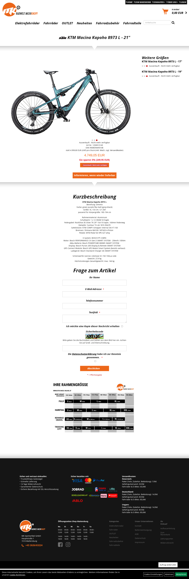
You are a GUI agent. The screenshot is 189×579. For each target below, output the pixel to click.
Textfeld (93, 312)
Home (129, 2)
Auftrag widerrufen (168, 565)
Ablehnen (169, 574)
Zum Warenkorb (143, 2)
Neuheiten (84, 23)
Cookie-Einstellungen (153, 574)
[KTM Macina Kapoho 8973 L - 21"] (71, 96)
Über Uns (172, 2)
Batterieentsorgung (143, 530)
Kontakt (138, 526)
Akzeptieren (181, 574)
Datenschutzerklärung (84, 354)
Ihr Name (94, 277)
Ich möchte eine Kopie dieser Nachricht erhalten (92, 326)
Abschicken (93, 368)
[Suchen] (173, 22)
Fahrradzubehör (107, 23)
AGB (136, 534)
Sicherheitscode (94, 331)
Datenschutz (140, 538)
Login (183, 2)
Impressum (140, 542)
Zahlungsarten (164, 538)
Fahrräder (50, 23)
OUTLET (67, 23)
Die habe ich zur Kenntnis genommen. (94, 355)
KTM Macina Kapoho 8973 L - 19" (162, 71)
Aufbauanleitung (164, 528)
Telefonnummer (94, 300)
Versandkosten (116, 150)
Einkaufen (159, 2)
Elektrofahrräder (27, 23)
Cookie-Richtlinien (17, 575)
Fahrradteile (132, 23)
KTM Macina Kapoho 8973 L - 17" (162, 61)
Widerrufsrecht (164, 543)
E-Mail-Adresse (93, 289)
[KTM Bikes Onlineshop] (23, 9)
